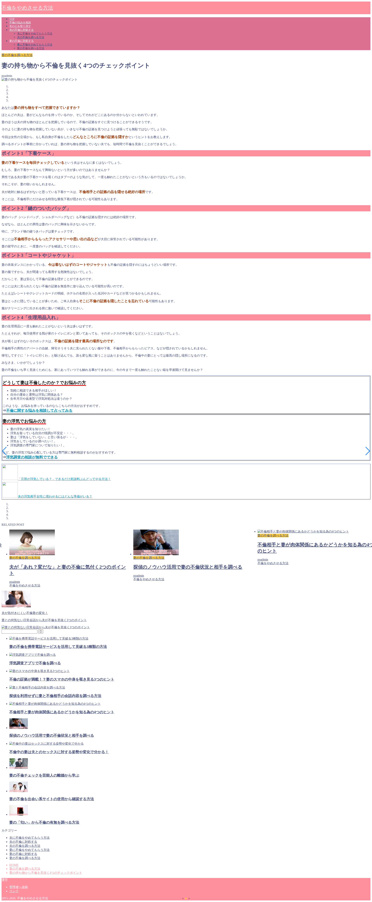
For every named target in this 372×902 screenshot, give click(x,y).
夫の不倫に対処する (21, 29)
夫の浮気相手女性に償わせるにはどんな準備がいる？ (55, 496)
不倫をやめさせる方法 (27, 8)
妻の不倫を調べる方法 (30, 48)
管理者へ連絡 (18, 887)
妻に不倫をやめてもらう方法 (34, 44)
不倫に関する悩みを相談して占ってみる (39, 410)
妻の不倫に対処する (21, 40)
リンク (14, 891)
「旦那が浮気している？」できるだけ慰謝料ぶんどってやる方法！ (64, 479)
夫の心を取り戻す (20, 26)
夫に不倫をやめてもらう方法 (34, 33)
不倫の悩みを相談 (20, 22)
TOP (12, 19)
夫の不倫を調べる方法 (30, 37)
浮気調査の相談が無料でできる (32, 457)
